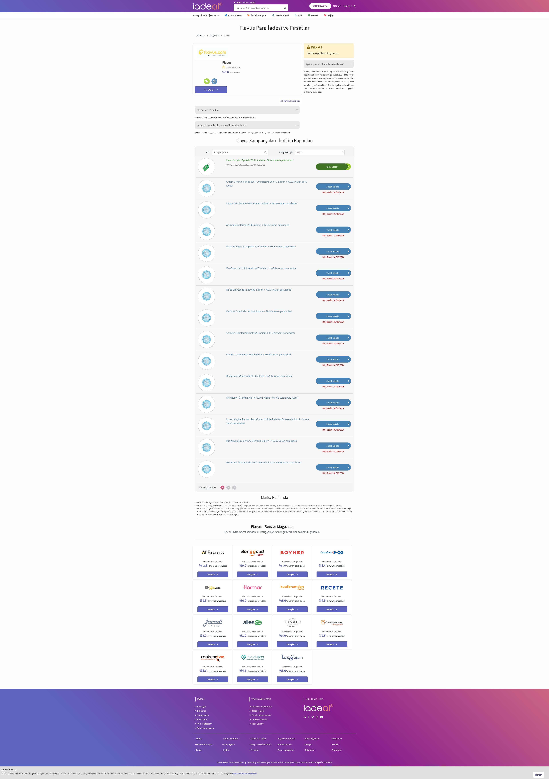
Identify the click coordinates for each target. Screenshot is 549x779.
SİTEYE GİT (211, 89)
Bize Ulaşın (202, 719)
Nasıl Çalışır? (282, 15)
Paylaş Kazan (235, 15)
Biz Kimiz (201, 710)
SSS (299, 15)
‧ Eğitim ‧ (226, 750)
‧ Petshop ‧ (254, 750)
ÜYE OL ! (348, 6)
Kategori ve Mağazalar (204, 15)
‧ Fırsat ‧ (199, 750)
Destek (314, 15)
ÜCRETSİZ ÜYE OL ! (320, 6)
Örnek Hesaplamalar (261, 715)
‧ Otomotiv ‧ (336, 750)
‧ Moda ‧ (199, 738)
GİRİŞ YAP (336, 6)
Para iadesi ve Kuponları (213, 561)
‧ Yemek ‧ (335, 744)
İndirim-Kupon (258, 15)
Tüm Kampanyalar (206, 728)
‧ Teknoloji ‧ (309, 750)
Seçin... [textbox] (299, 152)
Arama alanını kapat (245, 2)
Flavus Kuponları (291, 100)
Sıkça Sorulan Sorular (261, 706)
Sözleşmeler (203, 715)
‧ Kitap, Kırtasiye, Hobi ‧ (260, 744)
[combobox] (320, 152)
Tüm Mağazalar (204, 723)
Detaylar (211, 574)
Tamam (538, 774)
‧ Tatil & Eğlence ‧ (312, 738)
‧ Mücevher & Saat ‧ (204, 744)
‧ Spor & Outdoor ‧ (231, 738)
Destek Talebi (257, 710)
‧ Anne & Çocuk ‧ (284, 744)
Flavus (226, 62)
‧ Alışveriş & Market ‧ (286, 738)
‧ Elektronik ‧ (337, 738)
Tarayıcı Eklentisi (259, 719)
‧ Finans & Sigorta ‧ (285, 750)
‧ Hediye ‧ (308, 744)
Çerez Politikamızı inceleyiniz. (244, 773)
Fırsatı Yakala (332, 186)
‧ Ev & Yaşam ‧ (228, 744)
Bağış (330, 15)
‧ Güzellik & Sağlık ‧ (258, 738)
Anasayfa (201, 706)
